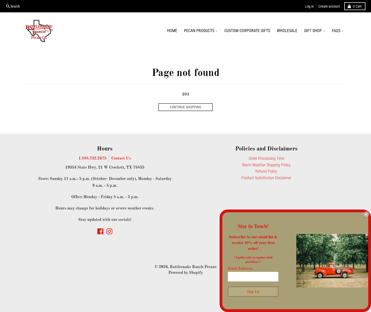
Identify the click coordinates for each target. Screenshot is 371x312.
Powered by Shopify (185, 273)
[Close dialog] (366, 214)
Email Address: (241, 268)
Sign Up (253, 291)
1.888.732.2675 (92, 159)
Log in (309, 6)
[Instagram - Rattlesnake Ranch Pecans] (109, 231)
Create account (329, 6)
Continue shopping (185, 107)
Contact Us (121, 159)
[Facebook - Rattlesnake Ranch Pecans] (100, 231)
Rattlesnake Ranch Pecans (193, 267)
